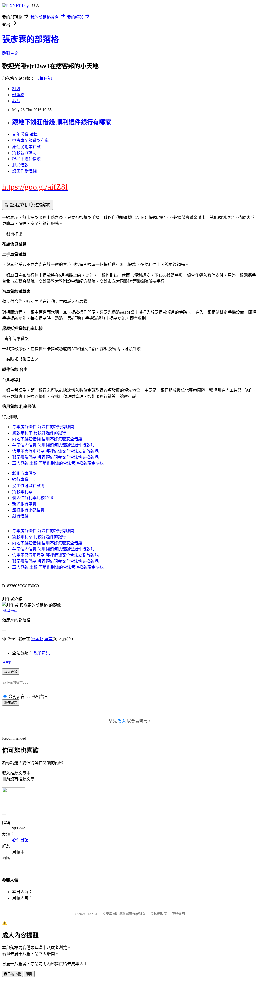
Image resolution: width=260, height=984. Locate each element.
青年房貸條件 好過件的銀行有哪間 (43, 427)
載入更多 (10, 672)
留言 (48, 639)
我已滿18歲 (12, 974)
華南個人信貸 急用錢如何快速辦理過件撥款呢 (53, 445)
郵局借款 (20, 165)
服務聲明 (178, 914)
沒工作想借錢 (24, 171)
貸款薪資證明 (24, 153)
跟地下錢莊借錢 (26, 159)
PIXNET (92, 914)
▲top (6, 662)
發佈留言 (10, 703)
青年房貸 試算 (25, 134)
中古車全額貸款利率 (30, 140)
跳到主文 (10, 53)
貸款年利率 (22, 492)
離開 (29, 974)
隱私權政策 (158, 914)
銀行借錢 (20, 516)
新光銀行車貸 (24, 504)
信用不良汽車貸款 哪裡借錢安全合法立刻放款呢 (55, 451)
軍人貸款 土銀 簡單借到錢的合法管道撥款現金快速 (58, 463)
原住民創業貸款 (26, 147)
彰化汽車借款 (24, 473)
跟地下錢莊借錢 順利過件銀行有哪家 (61, 122)
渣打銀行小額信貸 (28, 510)
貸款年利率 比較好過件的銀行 (39, 433)
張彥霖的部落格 (30, 39)
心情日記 (44, 78)
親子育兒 (42, 653)
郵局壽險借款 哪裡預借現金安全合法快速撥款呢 (55, 457)
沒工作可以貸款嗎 (28, 486)
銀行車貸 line (23, 479)
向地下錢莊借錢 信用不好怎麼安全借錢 (47, 439)
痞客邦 (37, 639)
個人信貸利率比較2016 (32, 498)
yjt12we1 (9, 610)
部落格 (18, 95)
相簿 (16, 88)
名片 (16, 101)
